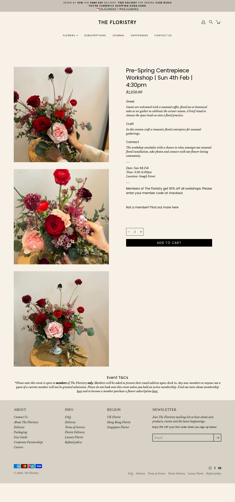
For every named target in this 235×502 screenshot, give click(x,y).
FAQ (68, 417)
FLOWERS (69, 35)
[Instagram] (210, 468)
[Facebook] (214, 468)
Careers (18, 447)
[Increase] (140, 232)
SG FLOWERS (107, 8)
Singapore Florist (118, 427)
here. (155, 391)
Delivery (19, 427)
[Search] (211, 22)
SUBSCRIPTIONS (95, 35)
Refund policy (73, 442)
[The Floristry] (117, 22)
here (175, 207)
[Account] (203, 22)
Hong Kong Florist (119, 422)
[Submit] (217, 438)
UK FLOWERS (130, 8)
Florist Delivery (75, 432)
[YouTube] (219, 468)
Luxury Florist (74, 437)
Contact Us (21, 417)
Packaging (20, 432)
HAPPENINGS (139, 35)
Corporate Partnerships (28, 442)
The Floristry (31, 473)
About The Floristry (26, 422)
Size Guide (21, 437)
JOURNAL (118, 35)
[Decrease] (128, 232)
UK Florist (114, 417)
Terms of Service (75, 427)
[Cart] (218, 22)
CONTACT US (163, 35)
